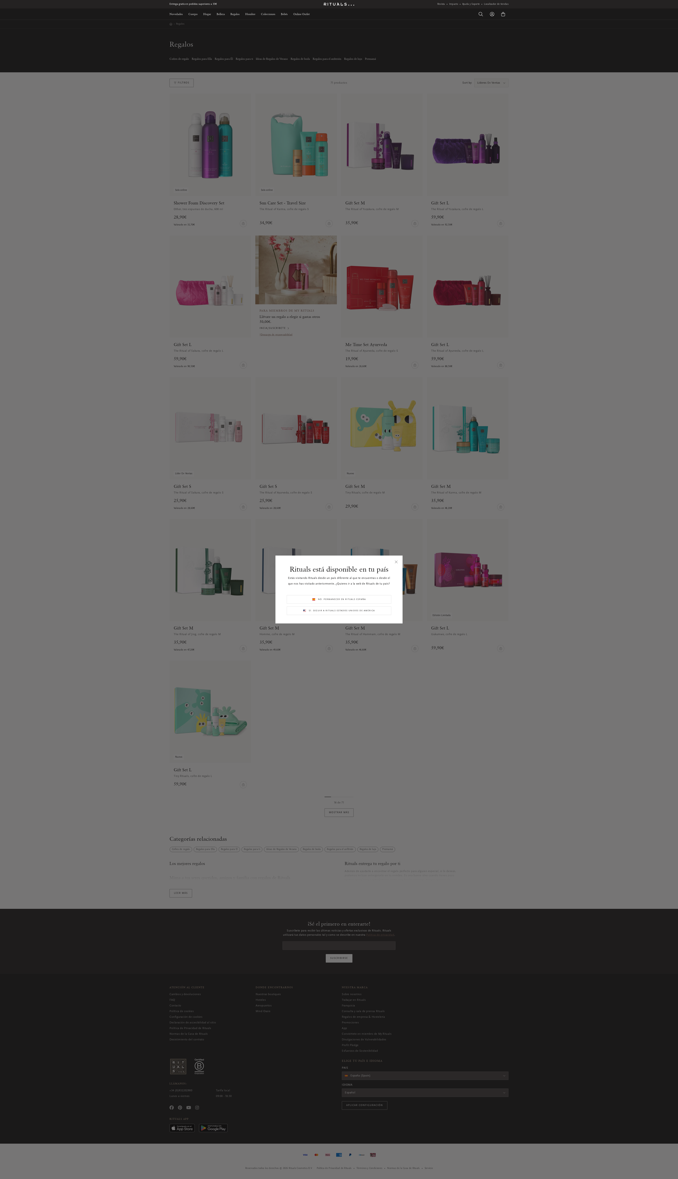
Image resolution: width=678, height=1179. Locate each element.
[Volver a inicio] (339, 4)
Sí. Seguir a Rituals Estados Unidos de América (342, 611)
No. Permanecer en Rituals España (342, 599)
